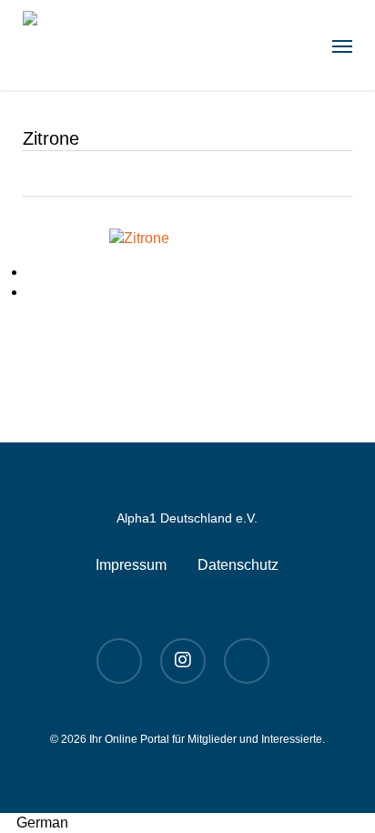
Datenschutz (238, 565)
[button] (342, 45)
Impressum (131, 565)
